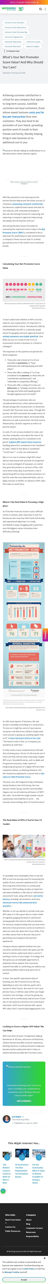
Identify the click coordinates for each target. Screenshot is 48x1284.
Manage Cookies (12, 1272)
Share (3, 1191)
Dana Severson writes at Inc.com (25, 738)
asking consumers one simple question (20, 336)
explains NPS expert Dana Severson (25, 442)
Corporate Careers (34, 1228)
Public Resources (12, 1231)
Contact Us (10, 1227)
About (28, 1219)
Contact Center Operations (15, 27)
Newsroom (31, 1232)
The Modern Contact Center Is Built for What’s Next (7, 1173)
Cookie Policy (28, 1268)
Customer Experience (13, 42)
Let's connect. (24, 1100)
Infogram (24, 184)
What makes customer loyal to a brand (24, 182)
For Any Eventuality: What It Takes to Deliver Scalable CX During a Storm (38, 1173)
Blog (28, 1224)
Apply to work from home (23, 2)
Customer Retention (13, 46)
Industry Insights (32, 46)
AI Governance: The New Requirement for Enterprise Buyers (22, 1170)
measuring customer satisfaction (27, 204)
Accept (24, 1279)
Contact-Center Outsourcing (16, 32)
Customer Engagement (14, 37)
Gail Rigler (16, 1117)
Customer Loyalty (33, 42)
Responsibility (32, 1236)
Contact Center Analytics (14, 22)
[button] (45, 1258)
